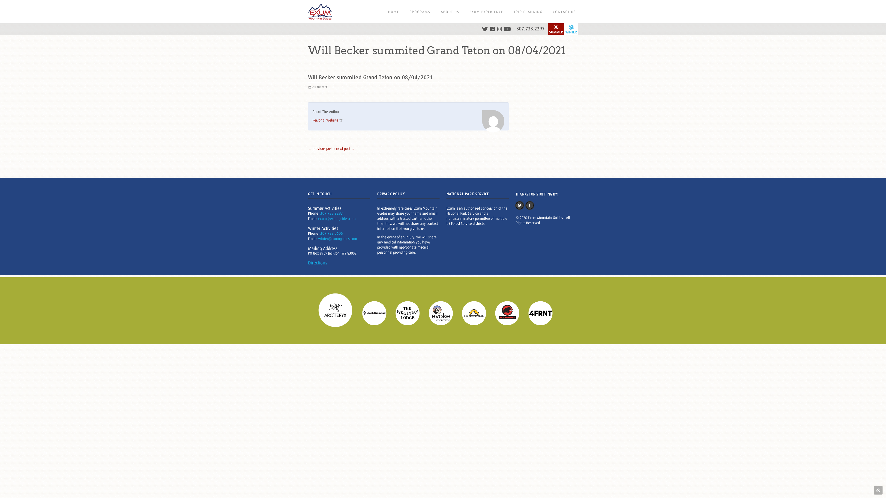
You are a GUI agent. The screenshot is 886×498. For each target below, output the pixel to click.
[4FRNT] (543, 313)
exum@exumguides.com (337, 218)
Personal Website (325, 120)
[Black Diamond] (377, 313)
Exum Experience (486, 12)
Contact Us (564, 12)
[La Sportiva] (476, 313)
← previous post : (321, 148)
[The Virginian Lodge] (410, 313)
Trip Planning (528, 12)
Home (393, 12)
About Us (450, 12)
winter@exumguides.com (337, 239)
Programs (420, 12)
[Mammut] (510, 313)
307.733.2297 (530, 29)
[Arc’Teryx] (338, 313)
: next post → (344, 148)
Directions (317, 262)
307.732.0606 (331, 233)
